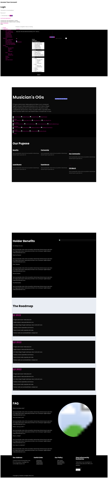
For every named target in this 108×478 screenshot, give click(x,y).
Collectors (5, 28)
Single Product (9, 37)
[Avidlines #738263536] (35, 127)
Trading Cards (9, 35)
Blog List (10, 53)
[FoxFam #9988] (17, 127)
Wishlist (10, 49)
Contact (7, 57)
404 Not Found (9, 59)
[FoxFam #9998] (17, 131)
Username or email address (7, 10)
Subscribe (78, 470)
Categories (5, 23)
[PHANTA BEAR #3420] (53, 124)
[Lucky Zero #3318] (27, 120)
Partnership (45, 150)
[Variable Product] (25, 116)
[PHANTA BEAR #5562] (18, 124)
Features (5, 38)
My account (11, 47)
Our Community (74, 154)
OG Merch (72, 168)
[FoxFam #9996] (25, 131)
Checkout (10, 51)
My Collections (60, 461)
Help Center (60, 460)
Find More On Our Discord (61, 98)
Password (3, 13)
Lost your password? (5, 18)
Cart (9, 50)
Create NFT (52, 37)
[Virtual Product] (43, 116)
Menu (1, 23)
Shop (7, 46)
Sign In (38, 74)
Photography (9, 34)
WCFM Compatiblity (10, 43)
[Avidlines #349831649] (46, 127)
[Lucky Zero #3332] (46, 120)
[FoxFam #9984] (25, 127)
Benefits (15, 150)
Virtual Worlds (39, 464)
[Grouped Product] (34, 116)
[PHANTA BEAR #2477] (30, 124)
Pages (4, 45)
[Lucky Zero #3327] (36, 120)
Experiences (45, 165)
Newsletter (59, 464)
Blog (7, 52)
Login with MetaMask (10, 44)
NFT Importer (9, 41)
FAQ (7, 58)
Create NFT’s (8, 40)
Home (4, 27)
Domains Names (9, 32)
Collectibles (8, 33)
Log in (11, 15)
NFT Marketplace (7, 29)
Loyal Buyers (17, 165)
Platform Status (61, 462)
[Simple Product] (17, 116)
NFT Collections (9, 31)
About (7, 56)
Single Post (10, 55)
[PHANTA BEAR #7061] (41, 124)
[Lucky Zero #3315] (17, 120)
